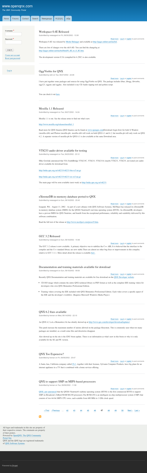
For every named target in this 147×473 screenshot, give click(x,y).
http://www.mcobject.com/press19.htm (82, 222)
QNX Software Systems (15, 443)
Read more (114, 39)
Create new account (12, 55)
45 (88, 410)
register (129, 39)
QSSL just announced (48, 391)
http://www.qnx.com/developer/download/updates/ (109, 322)
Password (8, 39)
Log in (122, 39)
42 (67, 410)
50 (122, 410)
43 (74, 410)
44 (81, 410)
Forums (15, 18)
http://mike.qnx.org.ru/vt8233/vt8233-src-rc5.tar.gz (60, 176)
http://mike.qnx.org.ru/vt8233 (94, 182)
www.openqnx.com (17, 5)
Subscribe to (40, 416)
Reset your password (12, 58)
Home (6, 18)
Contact (25, 18)
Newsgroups (47, 18)
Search (35, 18)
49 (116, 410)
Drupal (15, 465)
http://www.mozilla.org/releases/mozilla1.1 (56, 124)
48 (109, 410)
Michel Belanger (72, 41)
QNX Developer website (124, 277)
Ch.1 (74, 364)
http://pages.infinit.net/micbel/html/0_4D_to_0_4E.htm (61, 50)
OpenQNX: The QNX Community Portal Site (22, 436)
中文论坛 (59, 18)
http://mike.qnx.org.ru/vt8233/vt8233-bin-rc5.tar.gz (60, 170)
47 (102, 410)
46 (95, 410)
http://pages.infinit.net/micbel (105, 41)
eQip (68, 18)
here (58, 94)
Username (9, 31)
